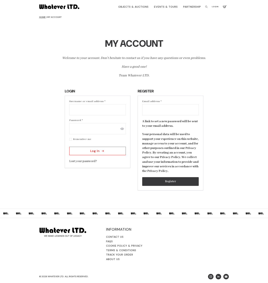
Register (170, 181)
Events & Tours (166, 6)
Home (42, 17)
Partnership (192, 6)
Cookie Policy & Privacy (124, 245)
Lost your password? (83, 161)
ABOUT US (113, 259)
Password (81, 120)
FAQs (109, 241)
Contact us (115, 236)
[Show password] (122, 128)
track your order (119, 254)
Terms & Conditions (121, 250)
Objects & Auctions (133, 6)
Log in (95, 151)
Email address (157, 101)
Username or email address (93, 101)
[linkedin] (218, 276)
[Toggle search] (206, 6)
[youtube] (226, 276)
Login (215, 6)
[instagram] (210, 276)
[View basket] (224, 7)
